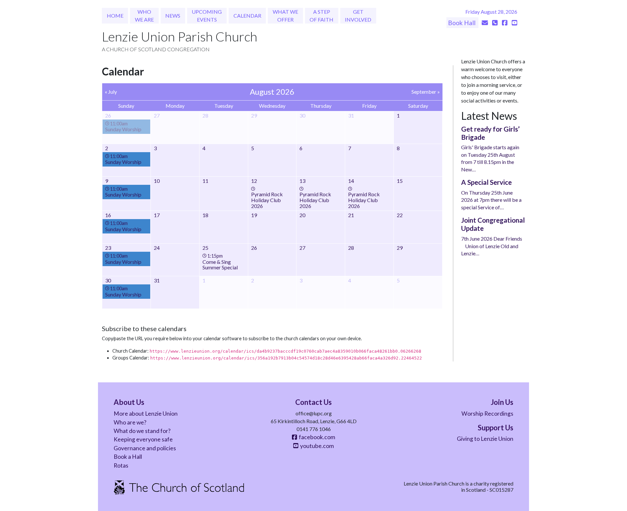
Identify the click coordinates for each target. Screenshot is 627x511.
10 (157, 181)
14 (351, 181)
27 (302, 248)
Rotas (121, 465)
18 (205, 215)
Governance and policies (145, 448)
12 (254, 181)
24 (157, 248)
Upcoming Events (207, 15)
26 (254, 248)
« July (111, 91)
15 (400, 181)
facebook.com (316, 437)
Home (115, 15)
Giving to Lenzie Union (485, 438)
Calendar (247, 15)
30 (108, 280)
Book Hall (462, 22)
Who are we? (130, 422)
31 (157, 280)
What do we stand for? (142, 430)
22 (400, 215)
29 (400, 248)
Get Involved (358, 15)
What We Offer (285, 15)
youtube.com (316, 445)
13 (302, 181)
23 (108, 248)
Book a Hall (128, 456)
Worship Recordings (487, 413)
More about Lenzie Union (146, 413)
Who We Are (144, 15)
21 (351, 215)
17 (157, 215)
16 (108, 215)
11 (205, 181)
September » (425, 91)
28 (351, 248)
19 (254, 215)
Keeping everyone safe (143, 439)
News (172, 15)
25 (205, 248)
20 (302, 215)
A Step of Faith (321, 15)
